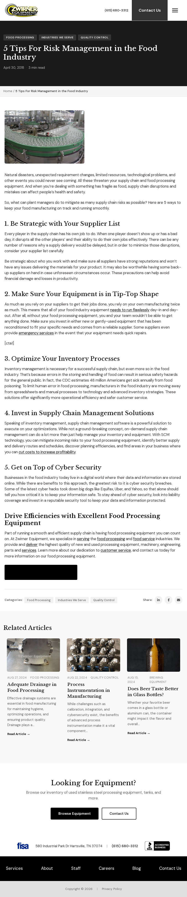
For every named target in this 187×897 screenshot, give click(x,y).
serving (83, 538)
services (29, 550)
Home (7, 91)
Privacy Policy (112, 889)
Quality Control (94, 37)
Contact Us (150, 10)
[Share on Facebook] (168, 600)
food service (144, 538)
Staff (76, 868)
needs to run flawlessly (129, 309)
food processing (111, 538)
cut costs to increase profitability (47, 451)
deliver (32, 544)
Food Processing (20, 37)
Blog (136, 868)
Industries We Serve (57, 37)
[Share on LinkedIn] (158, 600)
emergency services (36, 332)
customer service (116, 550)
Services (14, 868)
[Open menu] (175, 10)
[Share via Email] (178, 600)
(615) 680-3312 (116, 10)
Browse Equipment (74, 813)
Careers (106, 868)
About (47, 868)
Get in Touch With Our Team (41, 572)
